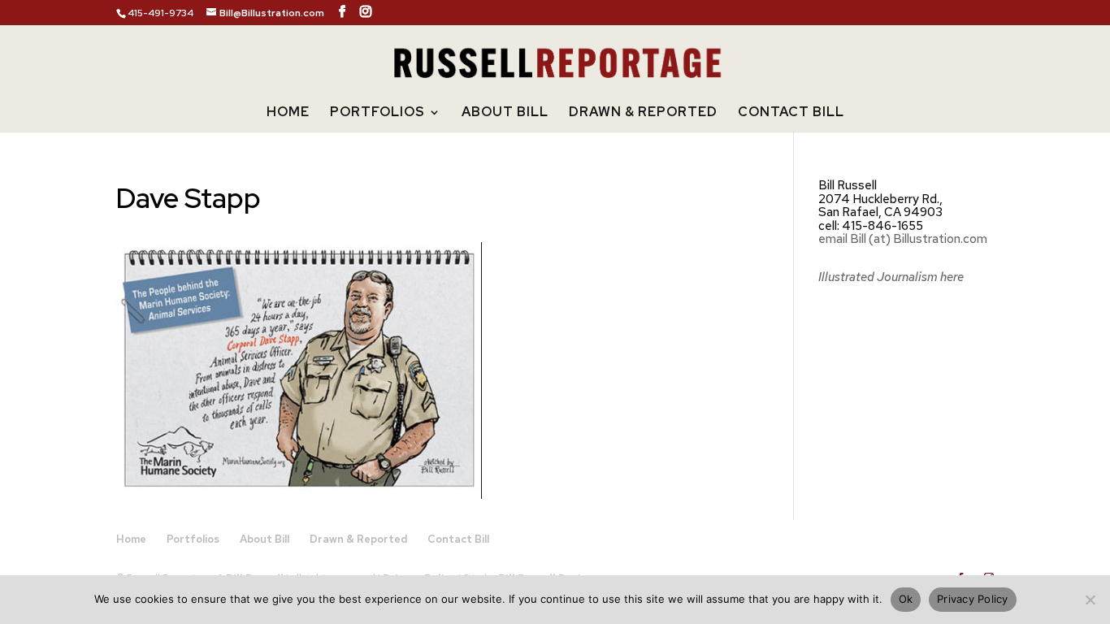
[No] (1090, 600)
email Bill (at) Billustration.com (902, 239)
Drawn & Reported (643, 113)
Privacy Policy (972, 598)
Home (288, 113)
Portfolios (377, 113)
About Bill (505, 113)
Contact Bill (791, 113)
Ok (906, 598)
